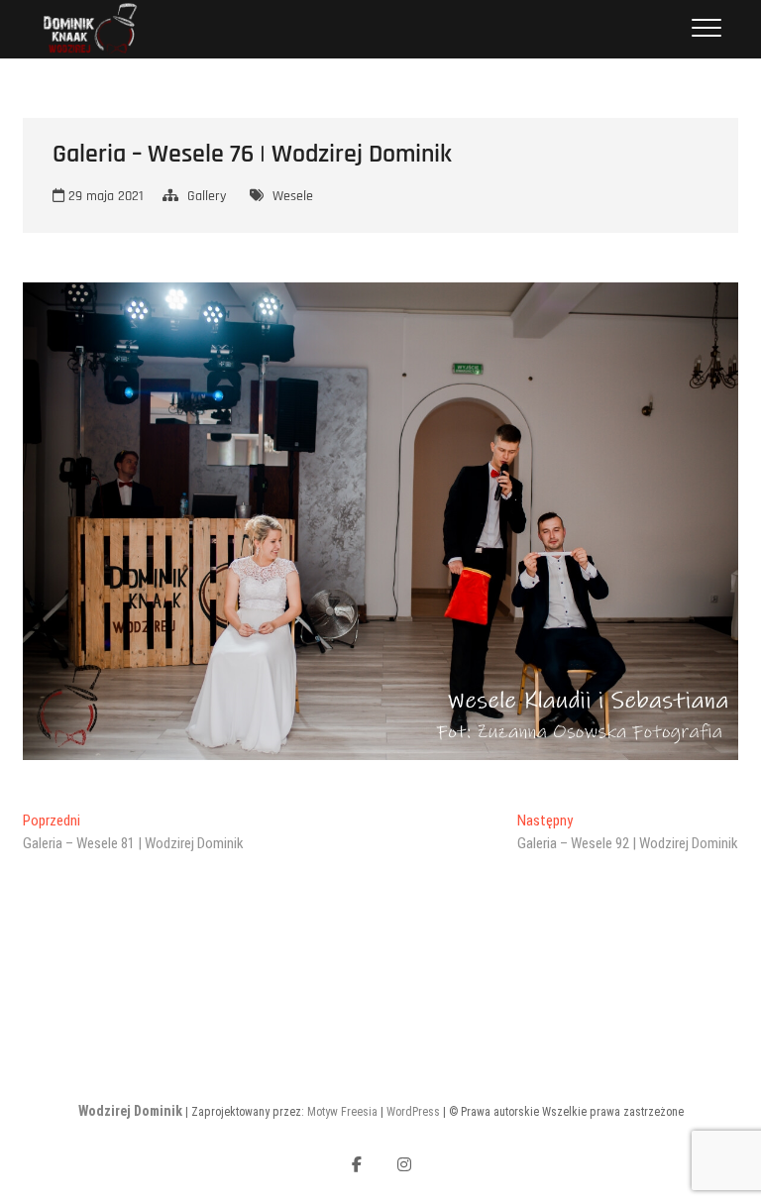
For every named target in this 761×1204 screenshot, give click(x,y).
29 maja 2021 (104, 196)
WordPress (413, 1112)
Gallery (206, 196)
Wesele (292, 196)
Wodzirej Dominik (130, 1111)
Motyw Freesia (342, 1112)
